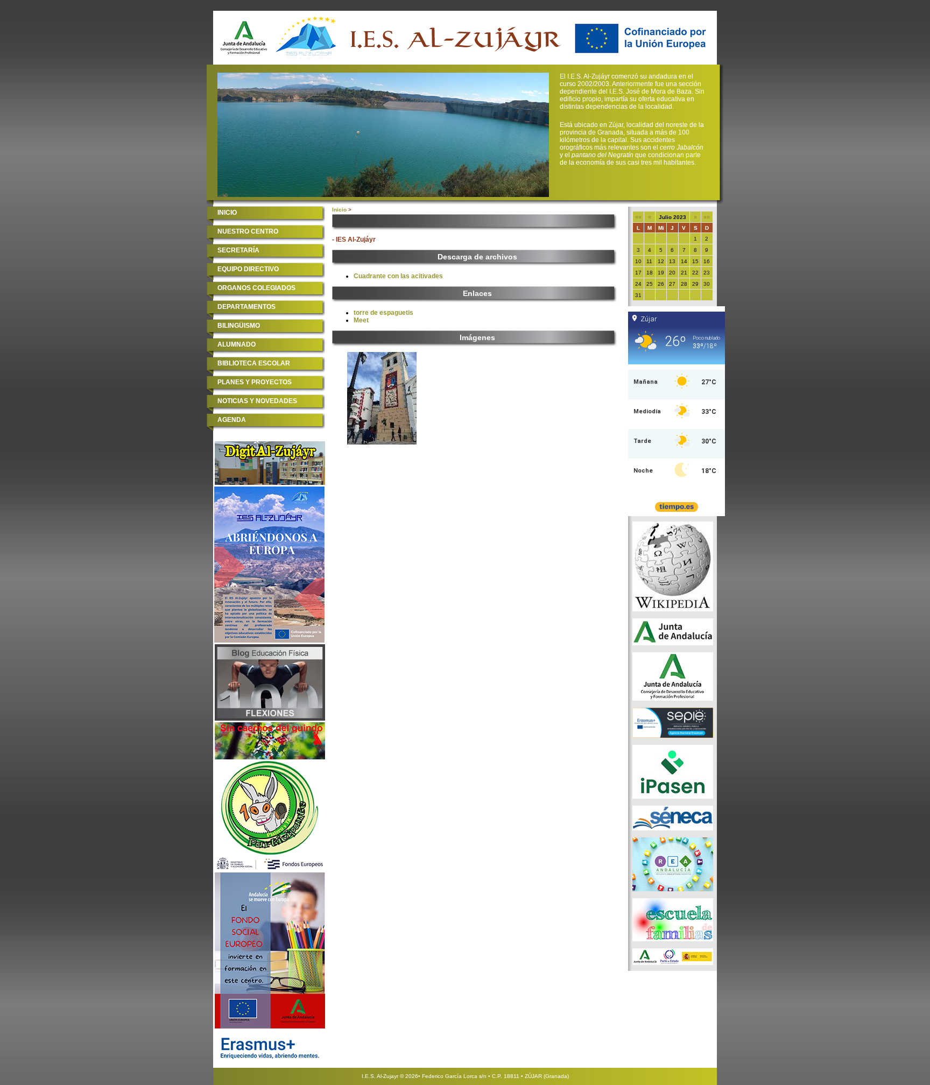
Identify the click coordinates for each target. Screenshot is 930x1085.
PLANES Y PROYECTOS (254, 382)
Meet (361, 320)
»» (706, 217)
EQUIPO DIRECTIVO (248, 269)
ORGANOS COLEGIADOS (256, 288)
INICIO (227, 212)
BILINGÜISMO (238, 325)
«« (638, 217)
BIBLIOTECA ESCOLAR (253, 363)
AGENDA (231, 420)
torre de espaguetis (383, 312)
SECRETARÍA (238, 250)
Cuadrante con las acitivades (398, 276)
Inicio (339, 210)
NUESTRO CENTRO (247, 231)
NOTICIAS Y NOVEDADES (257, 401)
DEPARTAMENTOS (246, 307)
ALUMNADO (236, 344)
